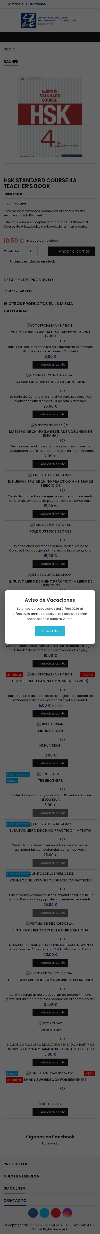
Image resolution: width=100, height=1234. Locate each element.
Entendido (50, 631)
